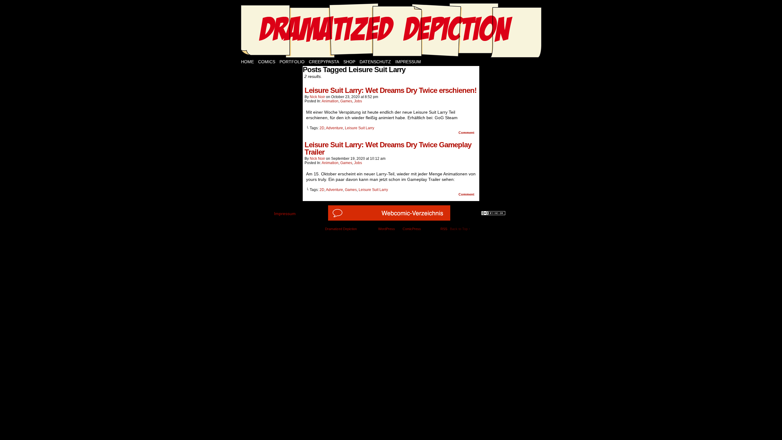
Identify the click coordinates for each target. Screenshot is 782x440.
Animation (330, 101)
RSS (443, 229)
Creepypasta (324, 61)
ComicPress (412, 229)
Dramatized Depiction (341, 229)
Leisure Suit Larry (359, 128)
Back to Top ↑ (460, 229)
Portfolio (292, 61)
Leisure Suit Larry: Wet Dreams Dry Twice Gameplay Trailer (388, 148)
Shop (349, 61)
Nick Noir (317, 97)
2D (322, 128)
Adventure (334, 128)
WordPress (386, 229)
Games (346, 101)
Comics (266, 61)
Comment (467, 132)
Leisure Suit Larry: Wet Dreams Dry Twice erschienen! (391, 90)
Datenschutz (375, 61)
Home (247, 61)
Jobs (358, 101)
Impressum (408, 61)
